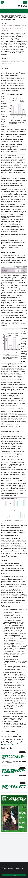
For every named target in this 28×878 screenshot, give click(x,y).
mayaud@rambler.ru (9, 744)
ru (20, 2)
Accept (14, 875)
